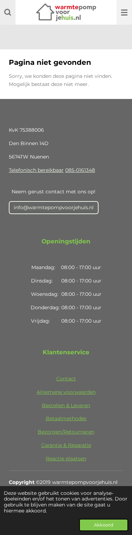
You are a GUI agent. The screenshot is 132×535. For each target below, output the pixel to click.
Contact (66, 378)
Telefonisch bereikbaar (36, 170)
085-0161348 (80, 170)
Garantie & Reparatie (66, 445)
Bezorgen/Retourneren (66, 432)
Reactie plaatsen (66, 458)
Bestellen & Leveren (66, 405)
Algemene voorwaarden (66, 392)
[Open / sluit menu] (124, 12)
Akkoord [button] (103, 525)
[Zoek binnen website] (7, 12)
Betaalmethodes (66, 418)
